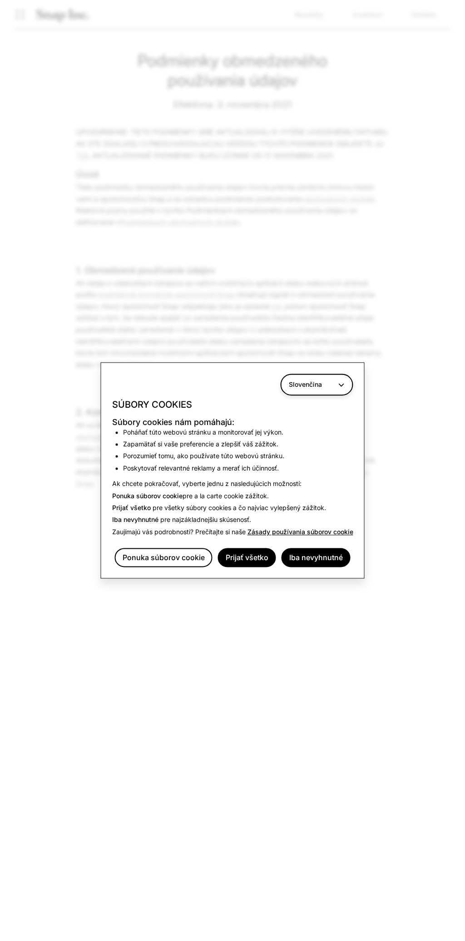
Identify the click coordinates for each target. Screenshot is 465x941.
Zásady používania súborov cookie (300, 532)
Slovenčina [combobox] (305, 384)
